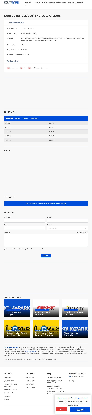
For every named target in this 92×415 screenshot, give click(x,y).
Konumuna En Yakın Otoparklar (10, 385)
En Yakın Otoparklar (48, 3)
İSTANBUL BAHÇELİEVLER (11, 347)
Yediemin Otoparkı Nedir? (55, 377)
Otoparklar (36, 3)
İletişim (27, 6)
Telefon (6, 225)
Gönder (46, 255)
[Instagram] (73, 381)
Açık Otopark (30, 377)
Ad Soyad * (8, 217)
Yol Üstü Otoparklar (30, 351)
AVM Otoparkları (9, 393)
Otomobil (9, 118)
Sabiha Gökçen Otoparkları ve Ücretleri (56, 392)
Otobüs (25, 118)
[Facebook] (70, 381)
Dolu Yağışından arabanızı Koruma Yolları (55, 382)
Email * (49, 217)
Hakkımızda (79, 3)
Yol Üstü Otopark (31, 387)
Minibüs (17, 118)
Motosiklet (34, 118)
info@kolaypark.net (78, 376)
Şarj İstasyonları (61, 3)
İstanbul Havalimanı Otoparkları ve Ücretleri (54, 387)
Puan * (49, 225)
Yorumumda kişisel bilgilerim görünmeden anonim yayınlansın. (26, 249)
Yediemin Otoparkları (10, 389)
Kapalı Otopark (30, 381)
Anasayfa (28, 3)
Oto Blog (71, 3)
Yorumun (7, 233)
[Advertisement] (46, 93)
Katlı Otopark (30, 384)
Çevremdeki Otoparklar (80, 409)
